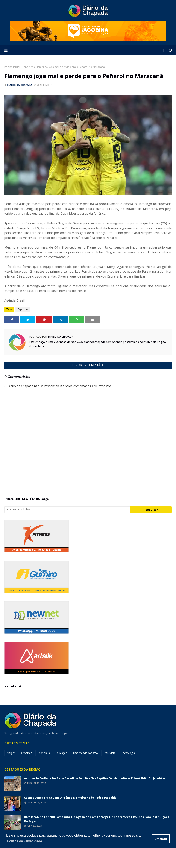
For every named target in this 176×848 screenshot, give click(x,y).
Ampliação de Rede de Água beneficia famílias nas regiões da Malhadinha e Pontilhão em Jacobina (94, 778)
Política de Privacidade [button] (24, 841)
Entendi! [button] (161, 838)
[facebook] (163, 50)
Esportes (28, 67)
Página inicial (12, 67)
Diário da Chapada (19, 84)
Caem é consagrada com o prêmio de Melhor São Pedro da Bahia (70, 797)
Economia (44, 753)
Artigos (11, 753)
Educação (61, 753)
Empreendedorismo (85, 753)
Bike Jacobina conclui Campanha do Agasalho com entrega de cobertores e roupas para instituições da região (96, 819)
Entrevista (109, 753)
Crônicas (26, 753)
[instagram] (170, 50)
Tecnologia (128, 753)
